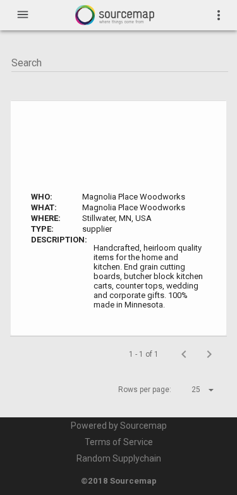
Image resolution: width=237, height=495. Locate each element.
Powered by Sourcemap (119, 425)
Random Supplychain (118, 458)
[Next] (209, 354)
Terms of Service (119, 442)
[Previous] (184, 354)
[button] (191, 389)
